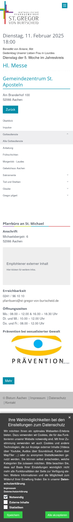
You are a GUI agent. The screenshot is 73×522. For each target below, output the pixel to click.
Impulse (7, 127)
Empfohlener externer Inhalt (27, 263)
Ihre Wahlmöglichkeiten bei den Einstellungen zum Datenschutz (36, 422)
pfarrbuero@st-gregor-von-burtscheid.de (31, 300)
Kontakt (10, 402)
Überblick (8, 120)
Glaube (6, 188)
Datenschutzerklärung (16, 491)
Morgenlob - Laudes (13, 161)
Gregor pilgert (10, 195)
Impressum (38, 398)
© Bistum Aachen (15, 398)
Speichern (13, 515)
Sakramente (9, 175)
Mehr (8, 380)
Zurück (10, 109)
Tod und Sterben (12, 182)
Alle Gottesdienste (13, 141)
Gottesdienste (10, 134)
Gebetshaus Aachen (14, 168)
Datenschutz (57, 398)
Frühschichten (10, 154)
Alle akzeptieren (57, 515)
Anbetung (8, 148)
